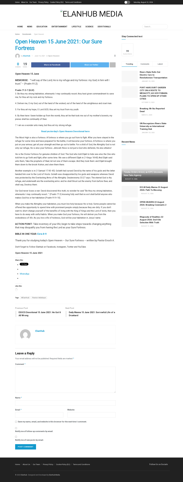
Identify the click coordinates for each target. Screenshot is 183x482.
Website (70, 410)
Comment (20, 364)
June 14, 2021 (40, 56)
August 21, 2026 (131, 179)
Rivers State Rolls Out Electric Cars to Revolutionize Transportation (154, 75)
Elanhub (24, 475)
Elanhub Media (54, 475)
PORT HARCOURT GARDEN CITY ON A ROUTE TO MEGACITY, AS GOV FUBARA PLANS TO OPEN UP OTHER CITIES (153, 93)
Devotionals (104, 27)
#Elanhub (25, 298)
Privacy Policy (43, 2)
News (29, 27)
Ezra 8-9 (41, 233)
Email (18, 409)
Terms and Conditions (73, 2)
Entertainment (59, 27)
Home (17, 2)
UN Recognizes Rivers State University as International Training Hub (153, 126)
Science (89, 27)
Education (42, 27)
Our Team (33, 2)
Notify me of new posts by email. (29, 440)
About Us (24, 2)
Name (18, 397)
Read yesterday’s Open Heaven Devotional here (65, 131)
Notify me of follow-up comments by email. (34, 431)
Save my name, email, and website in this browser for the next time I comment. (52, 422)
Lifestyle (76, 27)
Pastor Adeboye (39, 298)
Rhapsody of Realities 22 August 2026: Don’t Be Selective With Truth (151, 220)
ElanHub (26, 56)
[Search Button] (165, 26)
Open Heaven (39, 34)
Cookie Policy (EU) (57, 2)
